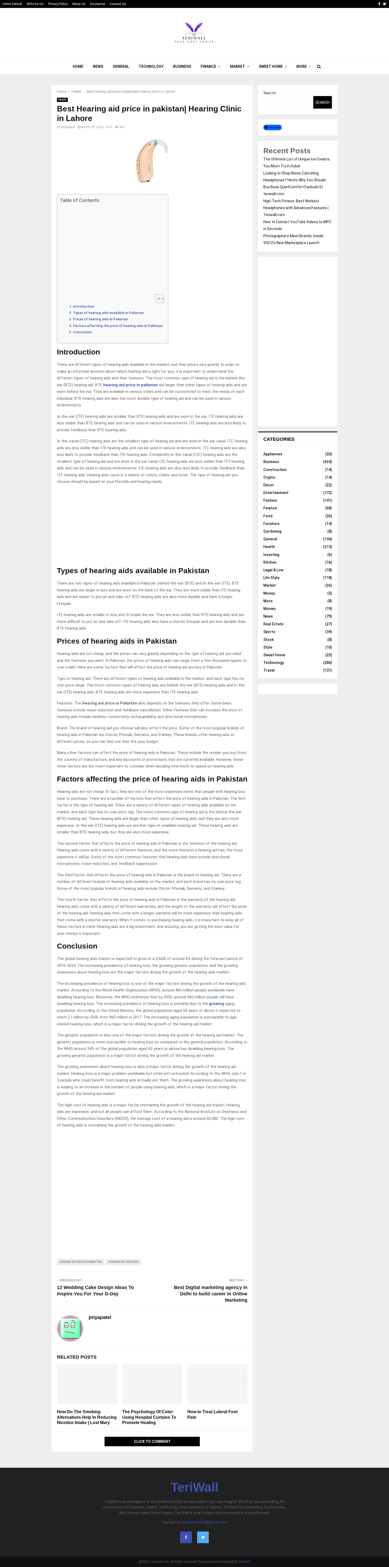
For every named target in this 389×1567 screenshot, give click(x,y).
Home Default (12, 4)
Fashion (270, 500)
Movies (269, 609)
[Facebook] (186, 1537)
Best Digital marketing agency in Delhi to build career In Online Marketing (210, 1294)
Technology (151, 66)
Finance (208, 66)
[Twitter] (203, 1537)
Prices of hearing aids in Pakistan (100, 319)
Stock (268, 639)
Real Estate (273, 624)
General (121, 66)
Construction (275, 470)
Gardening (272, 531)
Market (237, 66)
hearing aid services (123, 1261)
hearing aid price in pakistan (130, 385)
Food (268, 516)
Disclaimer (97, 4)
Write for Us (35, 4)
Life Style (271, 578)
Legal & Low (273, 570)
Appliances (272, 454)
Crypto (269, 477)
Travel (269, 670)
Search (269, 93)
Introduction (83, 306)
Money (269, 593)
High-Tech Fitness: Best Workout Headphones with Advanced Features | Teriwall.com (295, 208)
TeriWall (194, 1487)
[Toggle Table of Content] (157, 298)
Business (182, 66)
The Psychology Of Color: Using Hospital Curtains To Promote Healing (149, 1417)
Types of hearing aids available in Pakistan (108, 313)
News (98, 66)
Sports (269, 632)
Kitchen (270, 562)
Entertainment (275, 493)
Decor (268, 485)
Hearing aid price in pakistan (81, 1261)
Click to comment (152, 1441)
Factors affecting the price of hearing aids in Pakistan (118, 326)
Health (62, 99)
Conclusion (82, 332)
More (301, 66)
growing (217, 1003)
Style (267, 647)
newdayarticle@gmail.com (205, 1522)
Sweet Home (271, 66)
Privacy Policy (58, 4)
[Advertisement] (111, 249)
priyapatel (68, 127)
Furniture (271, 524)
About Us (78, 4)
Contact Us (118, 4)
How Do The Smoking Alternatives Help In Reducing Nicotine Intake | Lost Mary (87, 1417)
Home (78, 66)
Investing (271, 555)
